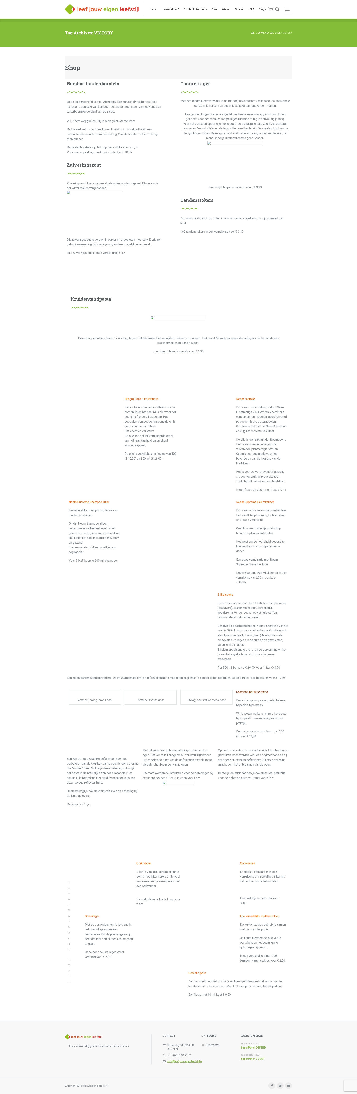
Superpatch (213, 1044)
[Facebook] (271, 1085)
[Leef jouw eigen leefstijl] (102, 9)
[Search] (277, 9)
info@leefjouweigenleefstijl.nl (184, 1061)
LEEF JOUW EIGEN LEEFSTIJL (265, 33)
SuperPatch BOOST (253, 1058)
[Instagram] (280, 1085)
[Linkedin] (288, 1085)
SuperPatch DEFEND (253, 1047)
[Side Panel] (287, 9)
